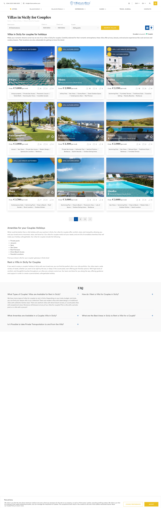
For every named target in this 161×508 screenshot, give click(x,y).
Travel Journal (125, 9)
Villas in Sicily (35, 9)
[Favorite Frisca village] (151, 136)
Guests (73, 24)
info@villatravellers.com (33, 3)
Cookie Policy (11, 506)
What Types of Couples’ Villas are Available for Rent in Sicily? (33, 294)
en (143, 3)
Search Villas (110, 28)
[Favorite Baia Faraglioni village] (52, 136)
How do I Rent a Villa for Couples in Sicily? (100, 294)
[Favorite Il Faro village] (52, 80)
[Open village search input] (150, 3)
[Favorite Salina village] (151, 80)
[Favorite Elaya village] (52, 192)
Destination (10, 24)
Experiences (79, 9)
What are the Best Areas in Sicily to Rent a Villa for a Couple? (108, 315)
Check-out (59, 24)
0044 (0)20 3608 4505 (13, 3)
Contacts (147, 9)
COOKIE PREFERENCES (133, 504)
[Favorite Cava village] (101, 192)
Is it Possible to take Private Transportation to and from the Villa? (35, 324)
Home (9, 21)
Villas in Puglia (57, 9)
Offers (14, 9)
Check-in (44, 24)
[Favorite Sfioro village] (101, 80)
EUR (136, 3)
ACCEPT (151, 504)
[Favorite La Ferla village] (101, 136)
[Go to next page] (90, 219)
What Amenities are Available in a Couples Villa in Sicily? (32, 315)
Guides (101, 9)
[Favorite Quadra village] (151, 192)
